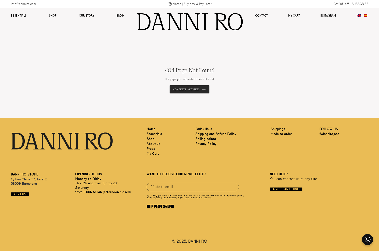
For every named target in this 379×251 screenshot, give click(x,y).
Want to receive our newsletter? (176, 174)
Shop (53, 15)
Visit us (20, 194)
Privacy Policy (206, 144)
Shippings (278, 129)
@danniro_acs (329, 134)
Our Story (86, 15)
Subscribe (360, 4)
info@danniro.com (23, 4)
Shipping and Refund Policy (215, 134)
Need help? (279, 174)
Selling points (205, 139)
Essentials (19, 15)
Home (151, 129)
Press (151, 149)
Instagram (328, 15)
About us (153, 144)
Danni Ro (189, 19)
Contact (261, 15)
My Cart (294, 15)
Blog (120, 15)
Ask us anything (286, 189)
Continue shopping (186, 89)
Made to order (281, 134)
